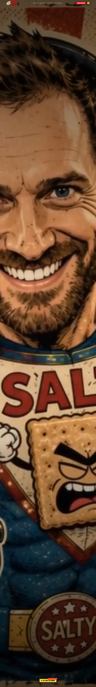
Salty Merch (50, 3)
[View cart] (88, 3)
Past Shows (43, 3)
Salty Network (58, 3)
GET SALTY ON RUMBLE (49, 680)
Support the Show (81, 3)
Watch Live (36, 3)
